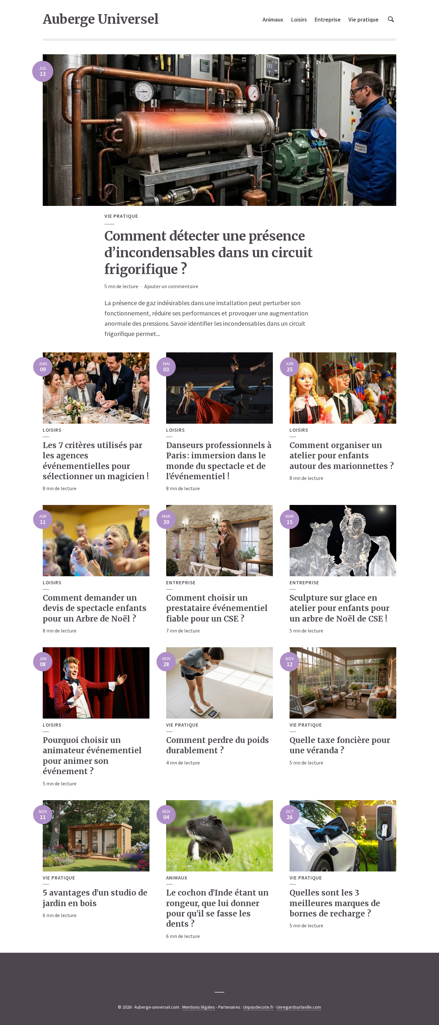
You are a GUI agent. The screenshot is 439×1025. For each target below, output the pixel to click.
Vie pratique (363, 19)
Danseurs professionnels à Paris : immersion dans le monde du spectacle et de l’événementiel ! (219, 461)
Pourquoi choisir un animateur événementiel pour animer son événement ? (92, 755)
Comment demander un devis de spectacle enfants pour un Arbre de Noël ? (95, 608)
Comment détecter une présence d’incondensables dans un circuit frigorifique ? (208, 253)
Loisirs (299, 19)
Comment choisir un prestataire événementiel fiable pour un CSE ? (217, 608)
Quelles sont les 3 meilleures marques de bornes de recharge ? (335, 903)
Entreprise (328, 19)
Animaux (273, 19)
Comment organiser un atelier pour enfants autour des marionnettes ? (342, 455)
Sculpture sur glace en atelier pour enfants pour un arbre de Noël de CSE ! (340, 608)
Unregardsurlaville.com (299, 1007)
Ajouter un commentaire (171, 286)
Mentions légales (198, 1007)
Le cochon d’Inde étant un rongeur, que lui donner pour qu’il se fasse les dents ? (217, 908)
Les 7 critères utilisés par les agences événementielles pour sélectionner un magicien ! (96, 461)
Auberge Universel (101, 19)
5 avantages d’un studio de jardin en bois (95, 898)
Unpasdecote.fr (258, 1007)
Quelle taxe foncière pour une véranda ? (340, 745)
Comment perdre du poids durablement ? (217, 745)
